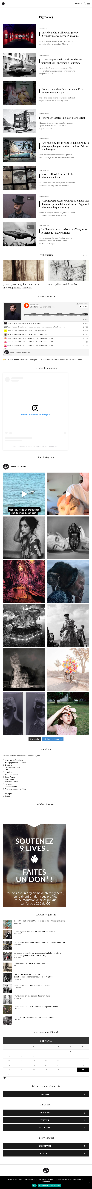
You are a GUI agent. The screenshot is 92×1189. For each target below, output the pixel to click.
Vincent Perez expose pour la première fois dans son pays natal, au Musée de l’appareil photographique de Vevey (65, 204)
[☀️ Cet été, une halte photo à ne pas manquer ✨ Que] (24, 537)
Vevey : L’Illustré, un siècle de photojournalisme (57, 175)
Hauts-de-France (11, 774)
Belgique (8, 793)
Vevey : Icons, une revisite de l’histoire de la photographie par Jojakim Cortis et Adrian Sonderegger (65, 146)
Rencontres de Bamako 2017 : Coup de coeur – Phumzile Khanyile (39, 921)
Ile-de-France (10, 777)
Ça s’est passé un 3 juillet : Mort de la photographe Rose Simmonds (21, 286)
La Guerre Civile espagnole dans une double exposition (35, 1017)
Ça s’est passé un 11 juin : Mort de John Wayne (32, 985)
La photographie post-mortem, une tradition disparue (34, 931)
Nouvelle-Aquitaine (12, 782)
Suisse (7, 796)
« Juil (4, 1078)
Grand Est (8, 772)
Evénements (44, 55)
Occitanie (8, 784)
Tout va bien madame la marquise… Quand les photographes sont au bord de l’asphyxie (33, 975)
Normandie (9, 779)
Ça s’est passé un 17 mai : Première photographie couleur (36, 1006)
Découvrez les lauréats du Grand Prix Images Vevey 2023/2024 (62, 90)
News (41, 85)
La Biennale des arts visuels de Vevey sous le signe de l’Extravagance (64, 231)
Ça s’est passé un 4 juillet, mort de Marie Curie (31, 964)
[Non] (89, 1182)
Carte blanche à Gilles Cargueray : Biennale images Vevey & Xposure (60, 34)
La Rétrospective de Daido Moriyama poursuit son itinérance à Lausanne (61, 61)
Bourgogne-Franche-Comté (15, 762)
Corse (7, 770)
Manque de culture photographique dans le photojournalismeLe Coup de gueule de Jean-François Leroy (37, 954)
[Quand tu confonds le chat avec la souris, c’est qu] (68, 494)
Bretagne (8, 765)
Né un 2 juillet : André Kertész (62, 284)
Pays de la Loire (11, 786)
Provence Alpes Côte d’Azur (15, 789)
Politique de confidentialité (49, 1185)
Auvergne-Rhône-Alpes (14, 760)
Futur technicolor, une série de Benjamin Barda (32, 996)
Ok (34, 1185)
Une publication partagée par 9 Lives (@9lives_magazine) (35, 446)
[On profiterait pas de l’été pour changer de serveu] (24, 494)
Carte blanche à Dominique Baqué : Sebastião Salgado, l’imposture (39, 942)
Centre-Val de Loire (12, 767)
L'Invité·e (43, 28)
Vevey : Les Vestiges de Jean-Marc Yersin (63, 117)
